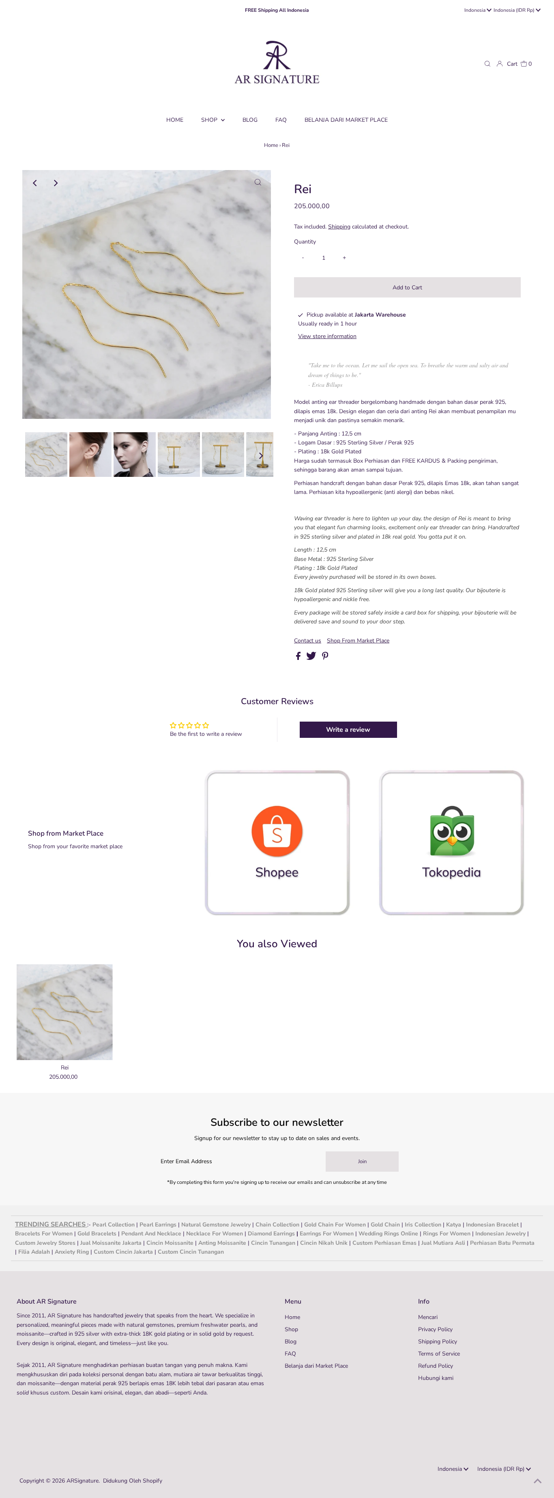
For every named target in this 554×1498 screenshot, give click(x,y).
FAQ (290, 1354)
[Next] (55, 183)
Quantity (305, 242)
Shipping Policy (437, 1341)
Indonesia (475, 10)
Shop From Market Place (358, 641)
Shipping (339, 227)
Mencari (428, 1317)
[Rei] (65, 1012)
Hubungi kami (435, 1378)
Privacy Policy (435, 1329)
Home (271, 145)
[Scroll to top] (538, 1482)
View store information (327, 336)
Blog (290, 1341)
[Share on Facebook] (299, 658)
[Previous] (35, 183)
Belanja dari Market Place (316, 1366)
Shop (210, 120)
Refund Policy (435, 1366)
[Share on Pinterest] (325, 658)
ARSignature (83, 1481)
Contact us (307, 641)
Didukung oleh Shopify (132, 1481)
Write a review (348, 729)
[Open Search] (487, 64)
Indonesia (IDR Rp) (515, 10)
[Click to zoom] (258, 183)
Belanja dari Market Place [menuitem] (346, 120)
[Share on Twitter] (312, 658)
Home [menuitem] (174, 120)
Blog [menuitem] (250, 120)
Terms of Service (439, 1354)
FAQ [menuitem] (281, 120)
